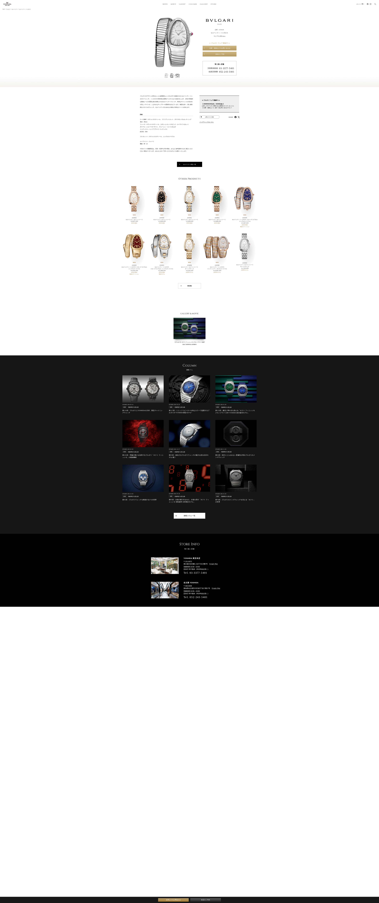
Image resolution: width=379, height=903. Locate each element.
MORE (189, 286)
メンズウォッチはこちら (206, 122)
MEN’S (173, 4)
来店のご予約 (219, 54)
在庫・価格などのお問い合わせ (219, 48)
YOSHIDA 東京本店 (213, 68)
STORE (213, 4)
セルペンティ (15, 9)
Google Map (213, 564)
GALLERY (204, 4)
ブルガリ (8, 9)
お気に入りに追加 (209, 117)
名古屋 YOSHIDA (213, 71)
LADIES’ (182, 4)
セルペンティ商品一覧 (189, 164)
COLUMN (193, 4)
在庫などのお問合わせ (173, 900)
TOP (3, 9)
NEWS (165, 4)
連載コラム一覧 (189, 516)
